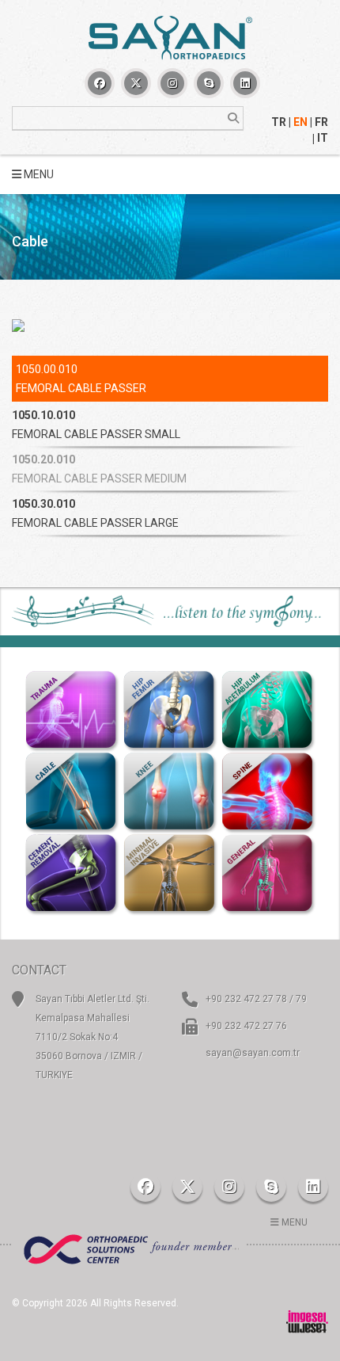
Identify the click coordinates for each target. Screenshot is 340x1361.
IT (322, 138)
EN (300, 122)
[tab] (170, 425)
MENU (37, 174)
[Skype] (209, 83)
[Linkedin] (245, 83)
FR (321, 122)
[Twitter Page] (136, 83)
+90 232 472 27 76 (246, 1025)
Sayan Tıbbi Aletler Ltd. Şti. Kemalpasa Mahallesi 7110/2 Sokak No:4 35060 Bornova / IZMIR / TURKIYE (92, 1037)
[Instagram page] (172, 83)
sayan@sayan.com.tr (253, 1052)
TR (278, 122)
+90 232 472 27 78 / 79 (256, 999)
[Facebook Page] (100, 83)
